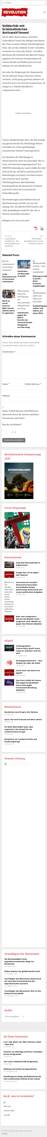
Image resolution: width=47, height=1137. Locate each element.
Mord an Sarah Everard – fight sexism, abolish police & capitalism (8, 307)
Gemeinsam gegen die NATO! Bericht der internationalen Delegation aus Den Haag (24, 320)
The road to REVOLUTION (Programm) (21, 1061)
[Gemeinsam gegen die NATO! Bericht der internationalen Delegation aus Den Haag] (23, 300)
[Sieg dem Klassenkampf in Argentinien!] (9, 565)
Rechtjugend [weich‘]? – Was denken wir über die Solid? (29, 661)
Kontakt (7, 1115)
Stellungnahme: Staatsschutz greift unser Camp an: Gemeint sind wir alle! (28, 649)
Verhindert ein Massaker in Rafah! (23, 273)
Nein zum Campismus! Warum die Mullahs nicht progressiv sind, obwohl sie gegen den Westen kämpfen (29, 620)
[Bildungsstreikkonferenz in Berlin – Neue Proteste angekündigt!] (39, 267)
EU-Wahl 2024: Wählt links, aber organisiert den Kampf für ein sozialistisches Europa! (18, 729)
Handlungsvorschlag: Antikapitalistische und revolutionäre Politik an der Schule (22, 1077)
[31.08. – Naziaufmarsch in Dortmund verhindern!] (8, 266)
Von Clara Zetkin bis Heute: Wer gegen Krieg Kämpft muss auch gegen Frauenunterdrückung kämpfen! (28, 685)
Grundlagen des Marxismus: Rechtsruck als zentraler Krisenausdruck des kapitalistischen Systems (22, 981)
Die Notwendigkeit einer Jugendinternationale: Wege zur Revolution (19, 961)
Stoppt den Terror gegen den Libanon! (27, 573)
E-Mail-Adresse (33, 384)
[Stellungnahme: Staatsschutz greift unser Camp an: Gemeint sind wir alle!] (9, 648)
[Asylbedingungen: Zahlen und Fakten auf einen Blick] (39, 296)
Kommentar (9, 352)
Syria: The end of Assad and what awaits (23, 719)
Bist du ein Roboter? (12, 424)
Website (6, 396)
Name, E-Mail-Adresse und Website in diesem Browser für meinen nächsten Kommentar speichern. (20, 414)
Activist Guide (9, 1111)
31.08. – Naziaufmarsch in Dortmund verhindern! (9, 278)
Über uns (7, 1106)
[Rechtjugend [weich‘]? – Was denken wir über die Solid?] (9, 662)
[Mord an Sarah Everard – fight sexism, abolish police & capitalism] (8, 294)
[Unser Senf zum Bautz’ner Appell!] (9, 672)
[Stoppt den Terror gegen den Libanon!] (9, 574)
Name (6, 384)
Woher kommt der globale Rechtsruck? (22, 971)
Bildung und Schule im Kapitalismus (20, 1069)
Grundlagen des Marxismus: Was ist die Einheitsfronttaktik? (22, 992)
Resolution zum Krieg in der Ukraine (21, 712)
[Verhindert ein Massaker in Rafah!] (23, 264)
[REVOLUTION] (14, 12)
